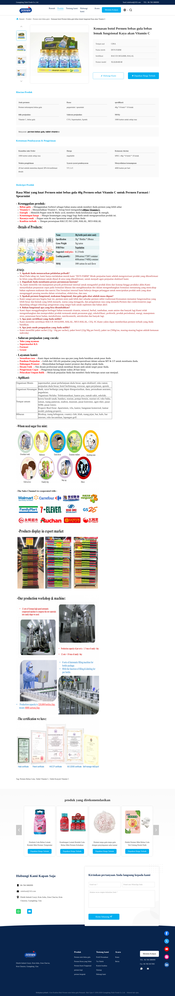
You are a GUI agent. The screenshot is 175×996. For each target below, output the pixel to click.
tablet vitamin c (42, 779)
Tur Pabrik (100, 961)
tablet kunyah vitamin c (59, 779)
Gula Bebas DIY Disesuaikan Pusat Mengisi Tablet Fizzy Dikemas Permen (97, 845)
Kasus (117, 957)
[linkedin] (166, 964)
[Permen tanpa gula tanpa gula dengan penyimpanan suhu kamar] (19, 821)
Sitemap (99, 970)
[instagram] (166, 957)
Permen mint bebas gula (41, 19)
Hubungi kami (84, 10)
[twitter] (166, 941)
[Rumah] (25, 10)
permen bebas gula (27, 779)
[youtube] (166, 949)
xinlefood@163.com (28, 891)
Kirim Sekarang (103, 917)
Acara (97, 8)
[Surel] (32, 913)
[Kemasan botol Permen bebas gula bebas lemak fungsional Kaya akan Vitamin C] (59, 54)
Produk (60, 8)
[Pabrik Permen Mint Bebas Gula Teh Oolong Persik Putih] (52, 821)
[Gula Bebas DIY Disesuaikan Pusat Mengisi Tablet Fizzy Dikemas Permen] (97, 821)
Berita (117, 961)
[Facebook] (166, 933)
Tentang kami (72, 8)
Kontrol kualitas (101, 966)
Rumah (52, 8)
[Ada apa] (21, 913)
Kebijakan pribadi (42, 993)
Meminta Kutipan (111, 10)
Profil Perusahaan (102, 957)
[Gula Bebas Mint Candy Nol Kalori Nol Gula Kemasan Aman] (130, 821)
